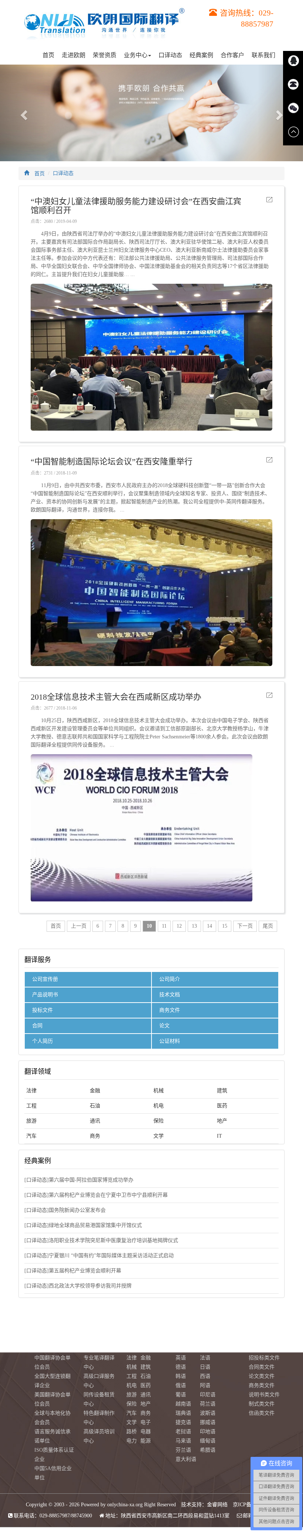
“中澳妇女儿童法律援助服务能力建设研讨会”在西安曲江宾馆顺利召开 (136, 206)
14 (209, 926)
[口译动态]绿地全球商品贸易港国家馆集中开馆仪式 (83, 1225)
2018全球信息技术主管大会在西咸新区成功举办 (116, 697)
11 (164, 926)
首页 (48, 55)
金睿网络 (217, 1504)
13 (194, 926)
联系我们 (263, 55)
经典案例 (201, 55)
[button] (22, 113)
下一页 (245, 926)
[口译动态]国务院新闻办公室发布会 (65, 1210)
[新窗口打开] (269, 199)
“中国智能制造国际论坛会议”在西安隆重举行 (112, 461)
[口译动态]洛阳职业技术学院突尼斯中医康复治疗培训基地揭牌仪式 (101, 1240)
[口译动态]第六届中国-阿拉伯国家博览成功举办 (78, 1180)
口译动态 (170, 55)
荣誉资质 (104, 55)
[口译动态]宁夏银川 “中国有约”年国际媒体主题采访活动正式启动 (99, 1255)
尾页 (268, 926)
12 (179, 926)
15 (224, 926)
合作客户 (232, 55)
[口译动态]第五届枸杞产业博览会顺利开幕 (72, 1270)
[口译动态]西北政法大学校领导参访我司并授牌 (78, 1286)
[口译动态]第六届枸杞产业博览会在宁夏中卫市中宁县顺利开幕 (96, 1195)
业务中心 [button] (135, 55)
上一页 (78, 926)
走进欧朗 (73, 55)
